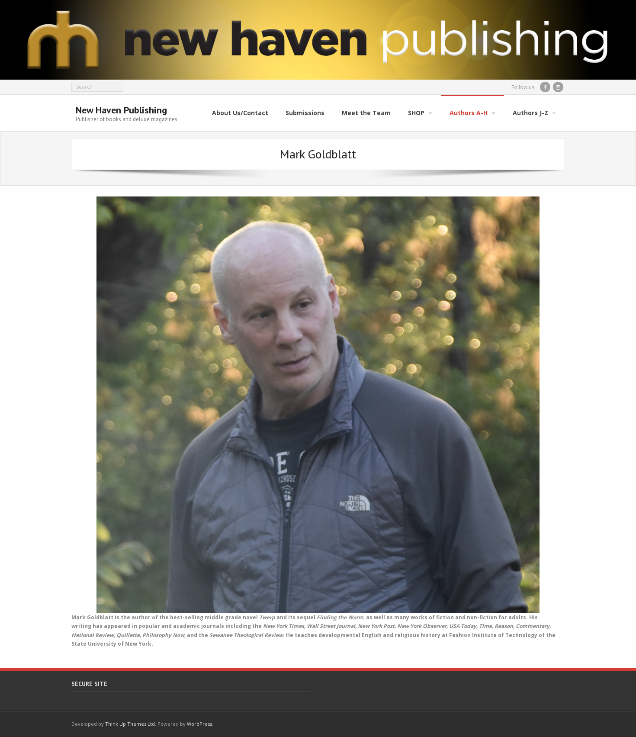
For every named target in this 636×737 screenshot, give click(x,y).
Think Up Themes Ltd (130, 724)
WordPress (199, 724)
